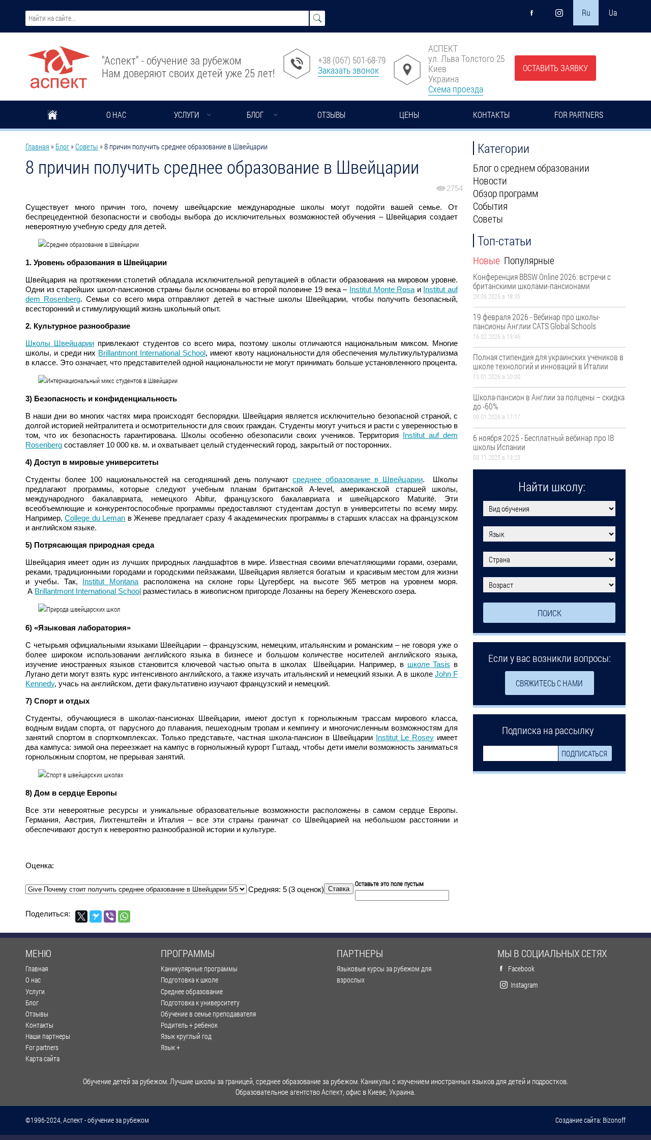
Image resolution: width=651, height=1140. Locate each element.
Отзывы (331, 114)
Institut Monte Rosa (382, 289)
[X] (81, 916)
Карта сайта (42, 1058)
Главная (52, 116)
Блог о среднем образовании (531, 168)
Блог (255, 114)
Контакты (491, 114)
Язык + (170, 1047)
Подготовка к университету (200, 1002)
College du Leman (95, 518)
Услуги (186, 114)
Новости (490, 180)
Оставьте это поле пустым (389, 883)
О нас (116, 114)
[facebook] (532, 12)
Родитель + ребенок (189, 1025)
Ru (586, 12)
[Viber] (110, 916)
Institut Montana (110, 581)
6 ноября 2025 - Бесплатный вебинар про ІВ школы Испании (543, 442)
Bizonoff (614, 1120)
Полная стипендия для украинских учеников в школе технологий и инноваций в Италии (548, 361)
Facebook (521, 968)
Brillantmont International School (151, 353)
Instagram (524, 985)
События (490, 206)
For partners (578, 114)
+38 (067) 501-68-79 (352, 60)
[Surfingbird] (96, 916)
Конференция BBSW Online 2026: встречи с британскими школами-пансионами (542, 281)
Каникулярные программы (199, 968)
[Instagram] (559, 12)
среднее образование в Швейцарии (357, 479)
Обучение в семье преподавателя (208, 1014)
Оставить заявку (555, 68)
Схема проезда (455, 89)
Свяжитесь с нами (549, 683)
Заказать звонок (348, 70)
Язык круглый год (186, 1036)
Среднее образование (192, 991)
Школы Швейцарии (59, 343)
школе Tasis (429, 664)
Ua (613, 12)
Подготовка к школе (189, 980)
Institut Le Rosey (405, 737)
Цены (409, 114)
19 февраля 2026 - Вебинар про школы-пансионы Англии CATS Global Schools (536, 321)
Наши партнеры (47, 1036)
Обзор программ (505, 193)
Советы (86, 146)
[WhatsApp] (124, 916)
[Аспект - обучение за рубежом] (58, 63)
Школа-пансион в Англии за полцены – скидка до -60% (549, 401)
